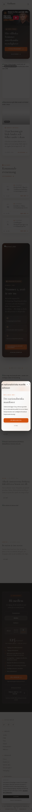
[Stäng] (27, 384)
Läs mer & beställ (16, 420)
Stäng (16, 425)
